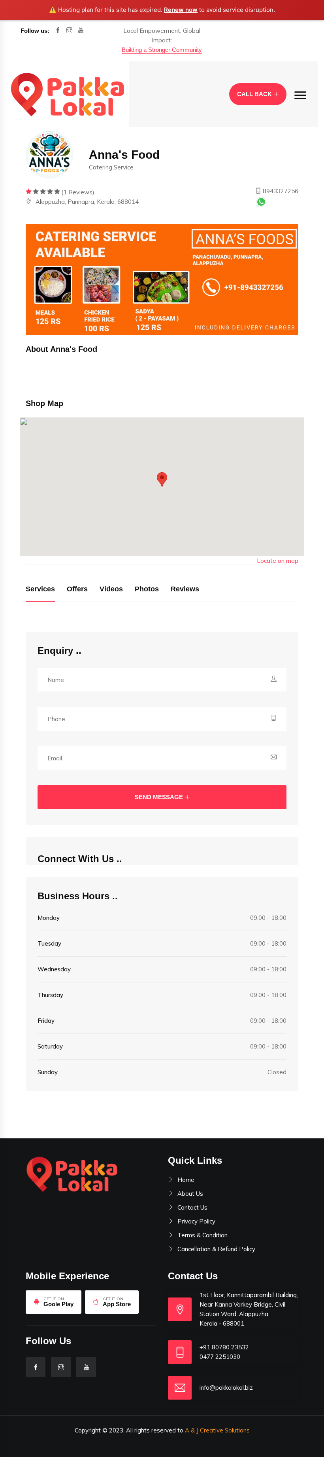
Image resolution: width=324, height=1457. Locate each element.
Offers (77, 589)
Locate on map (277, 560)
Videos (111, 589)
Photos (147, 589)
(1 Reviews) (77, 192)
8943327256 (279, 191)
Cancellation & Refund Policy (216, 1249)
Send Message (159, 797)
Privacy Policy (196, 1221)
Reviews (185, 589)
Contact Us (192, 1207)
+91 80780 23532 (224, 1347)
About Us (190, 1193)
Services (40, 589)
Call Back (254, 94)
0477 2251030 (220, 1356)
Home (185, 1179)
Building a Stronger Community (162, 49)
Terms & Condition (202, 1235)
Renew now (181, 9)
